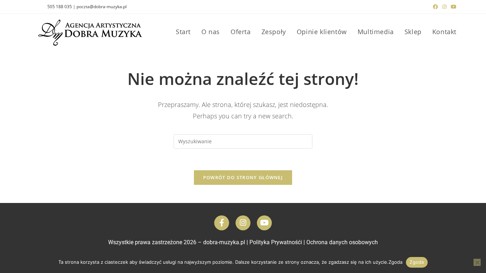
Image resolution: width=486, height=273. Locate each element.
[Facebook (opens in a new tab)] (435, 6)
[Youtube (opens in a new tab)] (452, 6)
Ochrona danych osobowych (342, 242)
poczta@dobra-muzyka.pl (101, 7)
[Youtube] (264, 222)
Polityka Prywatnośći (275, 242)
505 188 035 (59, 7)
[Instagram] (243, 222)
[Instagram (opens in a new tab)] (444, 6)
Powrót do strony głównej (243, 177)
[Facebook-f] (221, 222)
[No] (477, 262)
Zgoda (417, 262)
